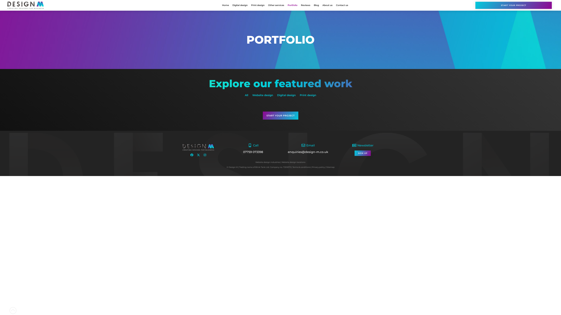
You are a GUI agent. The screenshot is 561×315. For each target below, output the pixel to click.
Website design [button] (262, 95)
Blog (316, 5)
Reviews (305, 5)
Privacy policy (318, 167)
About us (327, 5)
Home (225, 5)
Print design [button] (308, 95)
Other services (276, 5)
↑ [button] (173, 126)
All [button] (246, 95)
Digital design (240, 5)
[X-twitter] (198, 155)
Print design (258, 5)
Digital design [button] (286, 95)
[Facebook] (192, 155)
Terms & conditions (301, 167)
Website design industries (267, 162)
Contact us (342, 5)
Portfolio (292, 5)
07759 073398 (253, 152)
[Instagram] (205, 155)
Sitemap (330, 167)
